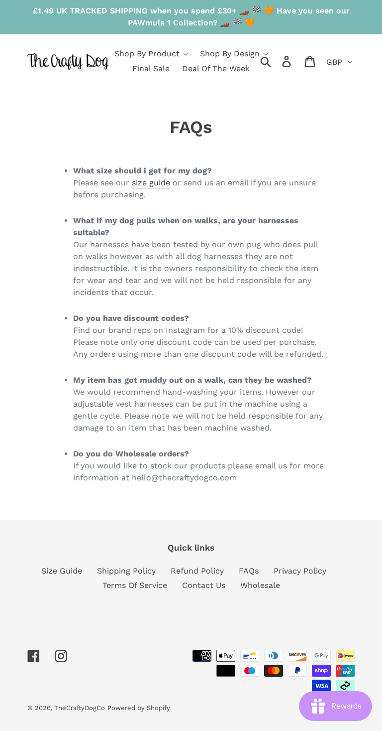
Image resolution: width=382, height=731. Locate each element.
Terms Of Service (134, 585)
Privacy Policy (300, 571)
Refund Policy (197, 571)
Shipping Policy (126, 571)
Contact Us (203, 585)
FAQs (249, 571)
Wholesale (260, 585)
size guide (151, 182)
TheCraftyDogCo (79, 708)
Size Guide (61, 571)
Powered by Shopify (138, 708)
